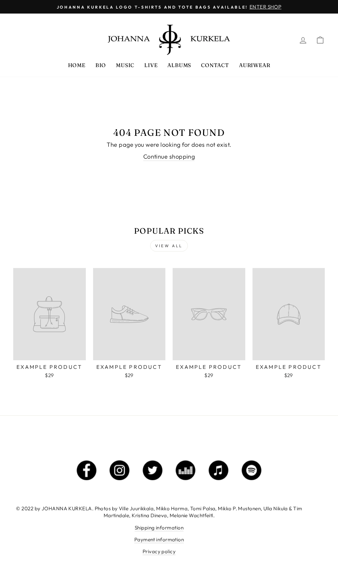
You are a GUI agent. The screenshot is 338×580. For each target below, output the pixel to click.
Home (76, 65)
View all (169, 245)
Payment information (159, 539)
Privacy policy (159, 551)
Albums (179, 65)
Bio (100, 65)
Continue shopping (169, 156)
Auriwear (254, 65)
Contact (215, 65)
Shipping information (159, 527)
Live (150, 65)
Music (125, 65)
